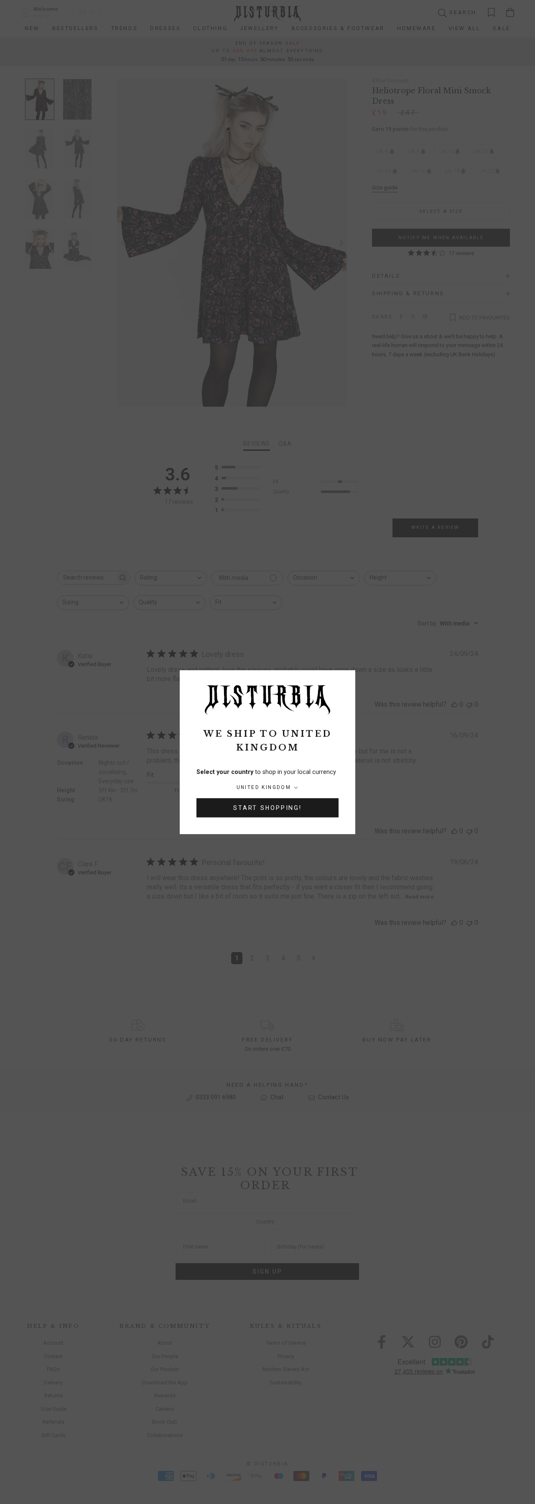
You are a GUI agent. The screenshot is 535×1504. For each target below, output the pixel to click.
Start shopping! (267, 807)
